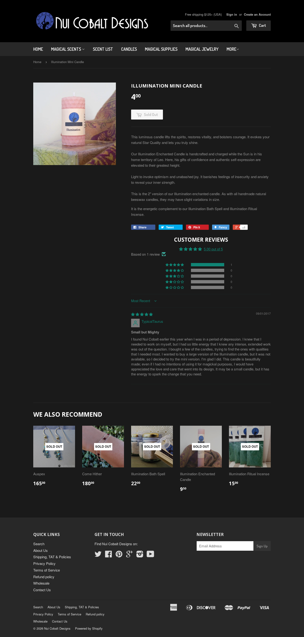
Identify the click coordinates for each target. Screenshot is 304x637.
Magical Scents (66, 49)
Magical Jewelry (201, 49)
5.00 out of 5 (213, 248)
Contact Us (42, 589)
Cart (262, 25)
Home (38, 49)
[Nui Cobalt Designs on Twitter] (98, 555)
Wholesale (41, 583)
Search (38, 543)
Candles (129, 49)
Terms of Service (46, 570)
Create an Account (257, 14)
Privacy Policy (44, 563)
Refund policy (43, 576)
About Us (40, 550)
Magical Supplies (161, 49)
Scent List (103, 49)
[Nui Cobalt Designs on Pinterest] (119, 555)
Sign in (231, 14)
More (231, 49)
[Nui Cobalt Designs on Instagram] (139, 555)
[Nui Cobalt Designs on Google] (129, 555)
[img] (142, 314)
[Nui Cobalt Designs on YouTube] (150, 555)
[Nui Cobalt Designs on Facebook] (108, 555)
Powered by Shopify (89, 628)
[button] (175, 264)
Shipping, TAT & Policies (52, 556)
